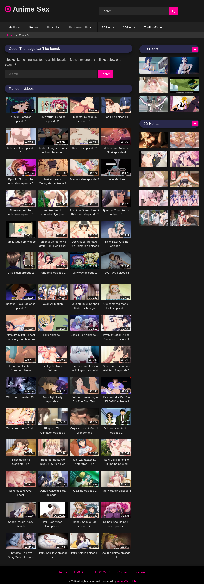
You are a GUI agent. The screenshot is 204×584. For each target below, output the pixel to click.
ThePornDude (153, 27)
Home (17, 27)
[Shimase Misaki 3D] (153, 85)
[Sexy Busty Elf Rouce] (184, 140)
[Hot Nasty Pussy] (153, 104)
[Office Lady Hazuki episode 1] (153, 218)
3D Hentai (129, 27)
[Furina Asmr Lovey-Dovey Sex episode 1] (184, 198)
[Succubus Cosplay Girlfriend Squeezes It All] (184, 159)
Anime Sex (30, 9)
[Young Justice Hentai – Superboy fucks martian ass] (184, 85)
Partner (140, 572)
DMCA (79, 572)
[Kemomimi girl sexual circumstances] (153, 159)
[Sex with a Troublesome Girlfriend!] (153, 198)
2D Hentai (108, 27)
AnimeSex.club (126, 581)
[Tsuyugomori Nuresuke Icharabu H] (184, 218)
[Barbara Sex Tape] (153, 179)
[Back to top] (191, 572)
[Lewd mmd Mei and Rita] (184, 65)
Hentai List (53, 27)
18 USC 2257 (100, 572)
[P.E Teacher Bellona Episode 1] (153, 65)
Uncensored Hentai (81, 27)
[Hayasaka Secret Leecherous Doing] (184, 104)
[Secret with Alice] (153, 140)
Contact (122, 572)
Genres (33, 27)
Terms (62, 572)
